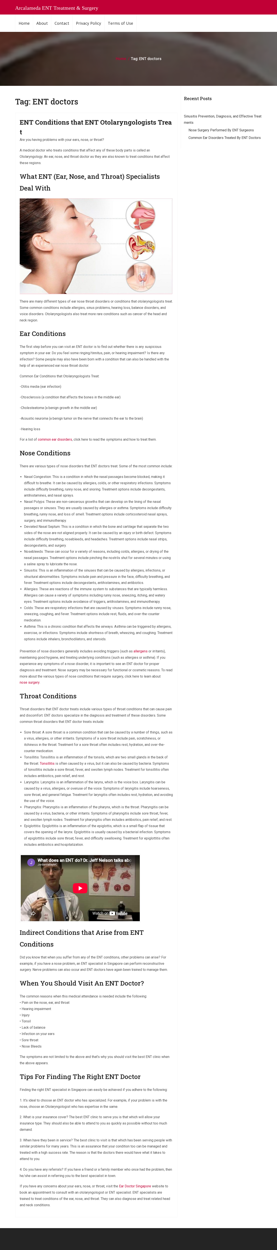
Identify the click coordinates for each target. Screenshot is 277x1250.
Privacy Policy (88, 23)
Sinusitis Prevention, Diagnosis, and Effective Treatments (222, 119)
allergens (141, 651)
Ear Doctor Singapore (135, 1186)
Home (24, 23)
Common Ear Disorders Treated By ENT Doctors (224, 138)
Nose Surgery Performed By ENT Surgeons (221, 130)
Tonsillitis (47, 763)
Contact (62, 23)
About (42, 23)
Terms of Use (120, 23)
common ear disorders (55, 439)
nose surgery (30, 682)
